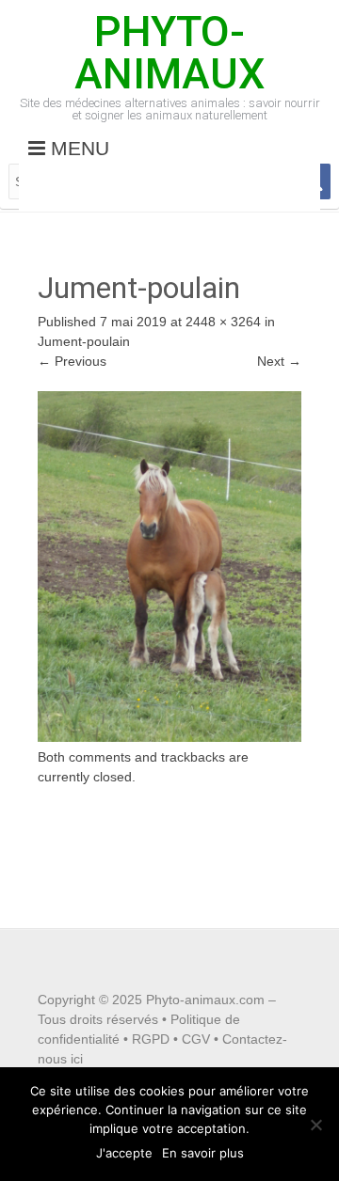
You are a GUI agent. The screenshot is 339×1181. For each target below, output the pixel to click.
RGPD (151, 1039)
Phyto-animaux (169, 52)
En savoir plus (203, 1152)
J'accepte (124, 1152)
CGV (196, 1039)
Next (279, 361)
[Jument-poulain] (169, 737)
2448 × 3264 (223, 321)
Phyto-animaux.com (205, 999)
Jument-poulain (84, 341)
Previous (72, 361)
